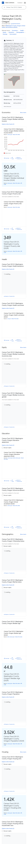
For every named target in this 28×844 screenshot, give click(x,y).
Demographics (20, 32)
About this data (16, 134)
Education (11, 32)
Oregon (19, 25)
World (15, 27)
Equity (4, 32)
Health (22, 30)
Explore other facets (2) (8, 124)
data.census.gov (16, 483)
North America (10, 27)
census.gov (9, 134)
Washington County (11, 25)
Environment (13, 34)
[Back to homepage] (3, 3)
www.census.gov (7, 106)
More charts (23, 112)
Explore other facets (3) (8, 616)
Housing (5, 34)
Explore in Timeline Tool (19, 158)
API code (13, 158)
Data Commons (9, 2)
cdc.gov (9, 281)
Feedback (20, 2)
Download (7, 158)
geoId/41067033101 (15, 23)
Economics (15, 30)
